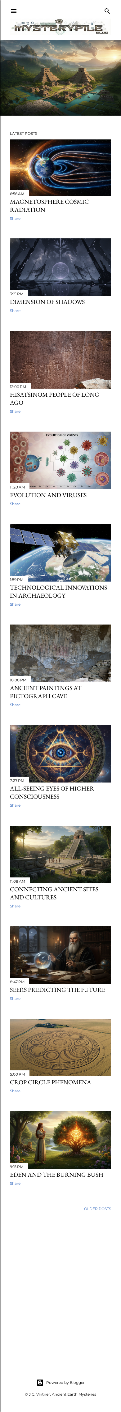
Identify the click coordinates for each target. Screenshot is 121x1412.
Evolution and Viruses (48, 495)
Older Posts (97, 1208)
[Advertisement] (60, 1287)
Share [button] (15, 218)
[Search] (107, 10)
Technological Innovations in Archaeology (58, 591)
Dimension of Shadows (47, 302)
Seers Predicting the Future (57, 990)
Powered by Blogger (65, 1382)
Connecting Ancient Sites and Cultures (54, 893)
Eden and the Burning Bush (56, 1175)
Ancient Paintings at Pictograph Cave (45, 692)
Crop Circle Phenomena (50, 1082)
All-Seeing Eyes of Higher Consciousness (52, 792)
